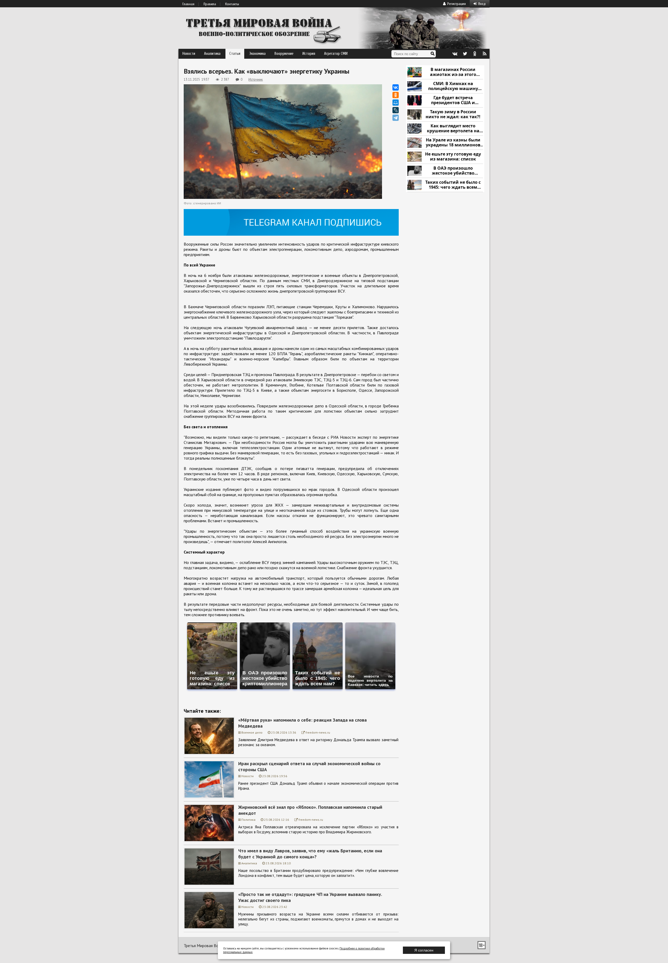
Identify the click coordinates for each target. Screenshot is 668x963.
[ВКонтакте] (395, 87)
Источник (255, 79)
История (308, 53)
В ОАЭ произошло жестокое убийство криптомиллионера (453, 171)
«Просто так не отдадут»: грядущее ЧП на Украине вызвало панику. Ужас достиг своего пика (310, 897)
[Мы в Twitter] (465, 54)
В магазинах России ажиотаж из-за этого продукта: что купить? (453, 72)
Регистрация (456, 4)
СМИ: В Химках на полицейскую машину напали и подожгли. (453, 86)
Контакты (232, 4)
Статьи (234, 53)
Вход (482, 4)
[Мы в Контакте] (455, 54)
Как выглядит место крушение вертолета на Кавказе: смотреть (453, 128)
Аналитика (212, 53)
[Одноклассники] (395, 95)
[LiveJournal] (395, 110)
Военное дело (252, 732)
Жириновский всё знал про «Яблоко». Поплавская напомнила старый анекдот (310, 810)
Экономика (257, 53)
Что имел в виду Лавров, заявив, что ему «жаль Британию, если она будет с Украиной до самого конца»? (310, 854)
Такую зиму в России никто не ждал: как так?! (453, 114)
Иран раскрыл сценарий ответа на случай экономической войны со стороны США (309, 766)
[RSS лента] (485, 54)
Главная (188, 4)
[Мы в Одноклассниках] (475, 54)
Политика (248, 820)
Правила (210, 4)
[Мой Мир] (395, 102)
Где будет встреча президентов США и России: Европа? (453, 100)
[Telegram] (395, 118)
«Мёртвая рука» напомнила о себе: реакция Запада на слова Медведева (302, 723)
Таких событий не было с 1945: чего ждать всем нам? (453, 185)
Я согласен (423, 950)
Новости (188, 53)
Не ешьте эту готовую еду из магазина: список (453, 157)
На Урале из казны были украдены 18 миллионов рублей (453, 143)
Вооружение (284, 53)
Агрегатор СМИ (336, 53)
